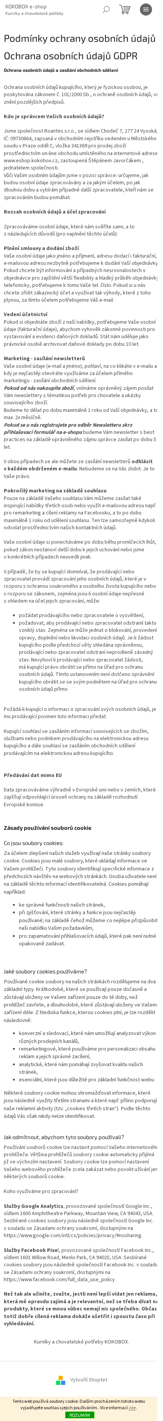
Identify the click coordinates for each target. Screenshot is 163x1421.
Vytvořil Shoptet (89, 1380)
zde (132, 1408)
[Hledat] (106, 9)
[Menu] (146, 9)
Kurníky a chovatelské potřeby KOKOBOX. (81, 1342)
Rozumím (79, 1415)
